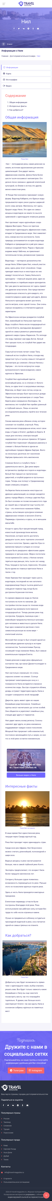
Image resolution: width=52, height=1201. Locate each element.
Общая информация (18, 102)
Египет (9, 44)
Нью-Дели (7, 1153)
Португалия (8, 1133)
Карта (8, 74)
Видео (9, 86)
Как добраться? (16, 110)
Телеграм (18, 1070)
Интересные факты (18, 106)
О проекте (7, 1179)
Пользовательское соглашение (16, 1182)
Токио (5, 1160)
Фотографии (11, 80)
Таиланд (6, 1122)
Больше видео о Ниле (26, 775)
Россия (6, 1119)
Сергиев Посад (9, 1149)
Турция (6, 1129)
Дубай (6, 1156)
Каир (5, 1145)
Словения (7, 1126)
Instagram (37, 1070)
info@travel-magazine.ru (14, 1172)
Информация (12, 67)
